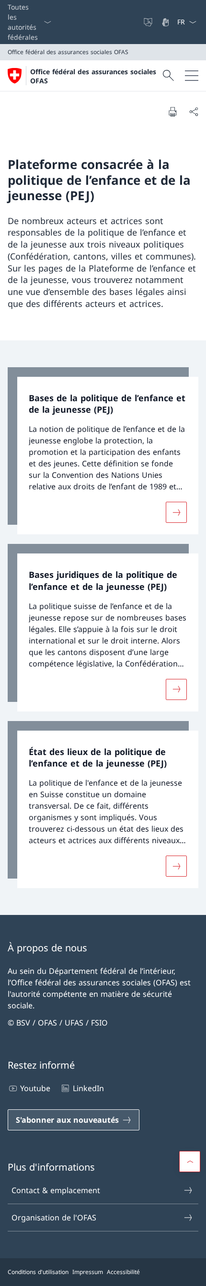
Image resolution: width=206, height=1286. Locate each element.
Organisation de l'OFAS (53, 1217)
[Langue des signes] (166, 22)
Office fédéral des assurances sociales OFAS (93, 76)
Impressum (87, 1272)
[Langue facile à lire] (149, 22)
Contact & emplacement (55, 1190)
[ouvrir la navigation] (191, 75)
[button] (189, 1161)
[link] (103, 451)
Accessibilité (123, 1272)
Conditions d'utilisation (38, 1272)
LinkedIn (88, 1088)
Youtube (35, 1088)
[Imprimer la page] (172, 111)
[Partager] (193, 111)
